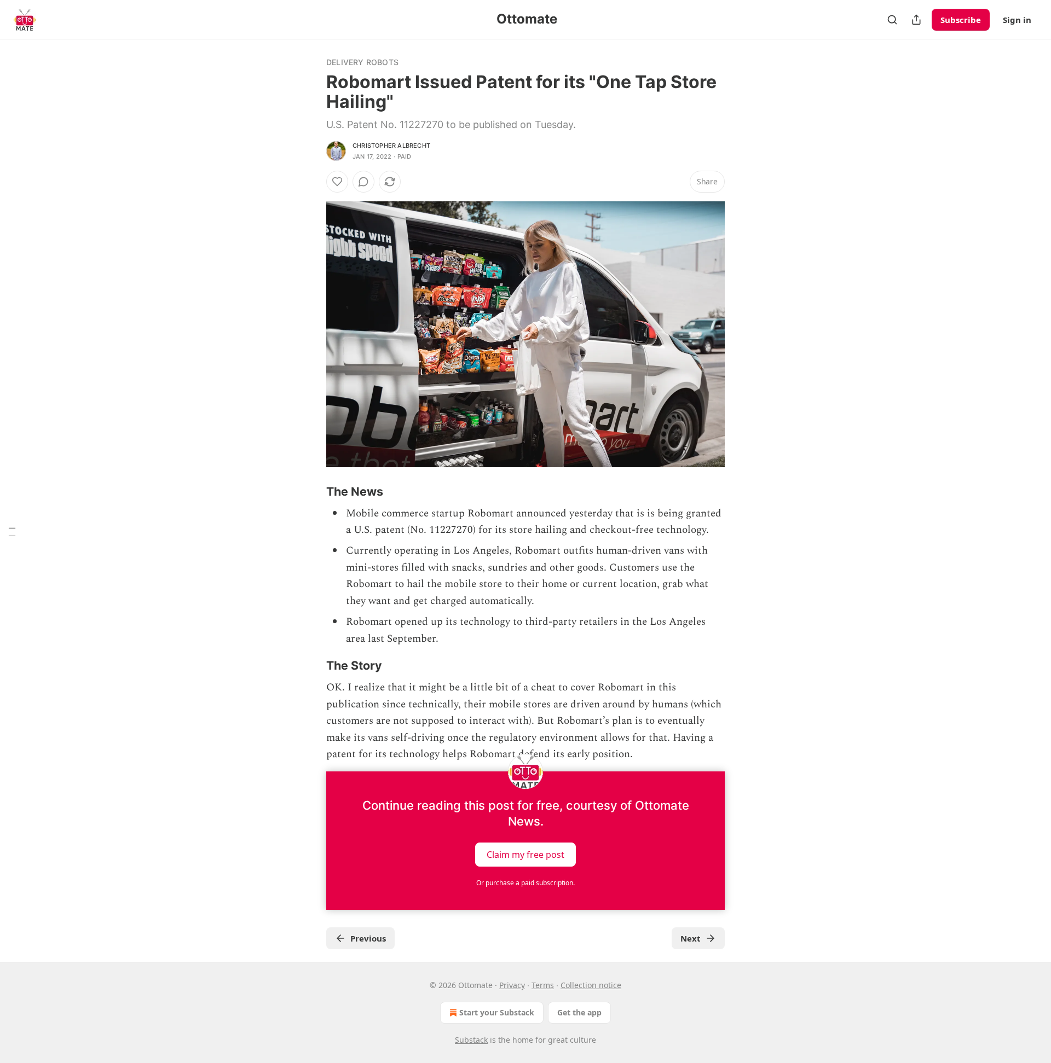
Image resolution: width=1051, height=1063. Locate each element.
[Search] (892, 20)
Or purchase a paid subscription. (525, 882)
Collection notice (591, 985)
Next (690, 938)
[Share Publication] (916, 20)
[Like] (337, 182)
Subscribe (960, 19)
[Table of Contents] (12, 531)
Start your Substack (496, 1012)
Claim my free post (525, 855)
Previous (368, 938)
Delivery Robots (362, 62)
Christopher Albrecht (391, 145)
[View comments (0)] (363, 182)
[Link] (311, 491)
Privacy (512, 985)
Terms (543, 985)
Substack (471, 1040)
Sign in (1017, 19)
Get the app (579, 1012)
